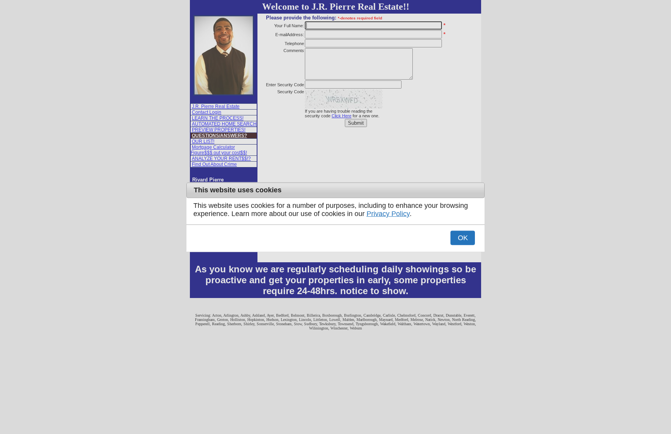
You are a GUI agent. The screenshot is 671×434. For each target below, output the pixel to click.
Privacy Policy (388, 214)
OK (463, 237)
